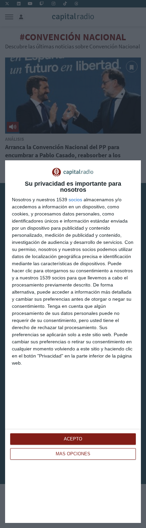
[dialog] (73, 341)
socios (75, 199)
